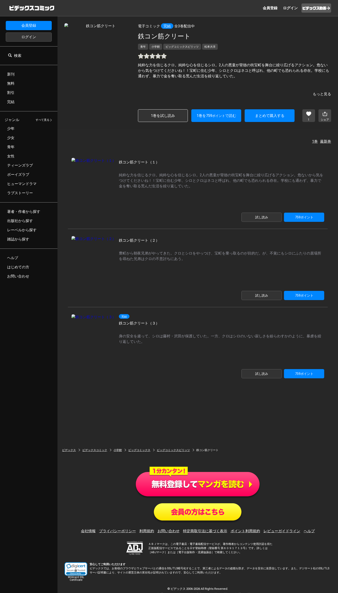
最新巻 (325, 141)
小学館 (118, 450)
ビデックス (69, 450)
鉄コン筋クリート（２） (139, 240)
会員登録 (28, 25)
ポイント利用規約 (245, 531)
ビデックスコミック (94, 450)
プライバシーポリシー (117, 531)
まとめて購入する (269, 115)
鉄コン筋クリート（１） (139, 162)
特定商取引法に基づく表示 (205, 531)
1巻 (315, 141)
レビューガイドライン (282, 531)
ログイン (28, 37)
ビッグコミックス (139, 450)
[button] (75, 569)
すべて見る (42, 120)
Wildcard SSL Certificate (76, 578)
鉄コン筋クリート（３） (139, 323)
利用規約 (146, 531)
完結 (167, 26)
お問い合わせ (169, 531)
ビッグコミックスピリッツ (173, 450)
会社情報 (88, 531)
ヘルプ (309, 531)
